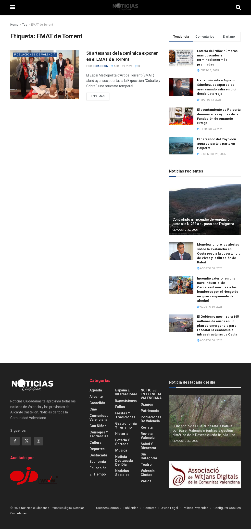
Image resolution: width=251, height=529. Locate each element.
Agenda (95, 390)
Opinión (147, 404)
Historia (121, 434)
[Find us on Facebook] (15, 441)
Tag (24, 24)
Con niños (97, 426)
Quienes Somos (107, 508)
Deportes (97, 449)
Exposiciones (126, 400)
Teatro (146, 464)
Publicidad (131, 508)
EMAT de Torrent (42, 24)
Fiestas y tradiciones (125, 415)
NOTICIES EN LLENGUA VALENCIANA (151, 394)
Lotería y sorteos (122, 442)
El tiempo (97, 474)
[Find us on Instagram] (38, 441)
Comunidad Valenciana (99, 417)
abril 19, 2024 (122, 66)
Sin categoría (149, 456)
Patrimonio (150, 411)
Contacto (149, 508)
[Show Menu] (12, 7)
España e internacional (126, 392)
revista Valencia (148, 436)
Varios (146, 481)
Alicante (96, 397)
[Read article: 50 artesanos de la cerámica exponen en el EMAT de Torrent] (44, 74)
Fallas (120, 407)
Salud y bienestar (148, 446)
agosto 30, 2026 (186, 229)
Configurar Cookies (227, 508)
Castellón (97, 403)
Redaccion (100, 66)
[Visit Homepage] (125, 7)
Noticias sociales (122, 473)
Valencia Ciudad (148, 473)
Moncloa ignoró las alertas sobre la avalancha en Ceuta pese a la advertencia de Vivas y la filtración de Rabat (218, 253)
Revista (147, 427)
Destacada (98, 455)
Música (121, 450)
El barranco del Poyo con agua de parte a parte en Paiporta (216, 143)
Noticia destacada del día (124, 460)
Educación (98, 468)
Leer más (100, 96)
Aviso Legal (169, 508)
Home (14, 24)
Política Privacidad (196, 508)
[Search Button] (238, 7)
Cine (93, 409)
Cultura (95, 442)
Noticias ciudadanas (35, 508)
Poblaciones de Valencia (35, 54)
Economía (97, 462)
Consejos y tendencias (99, 434)
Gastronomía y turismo (126, 425)
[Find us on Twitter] (26, 441)
